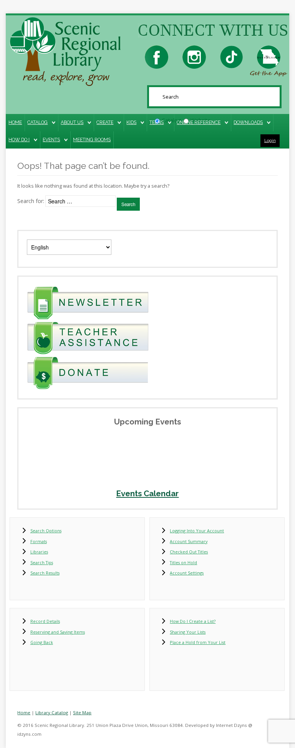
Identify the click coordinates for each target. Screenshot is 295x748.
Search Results (45, 573)
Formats (38, 541)
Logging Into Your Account (197, 530)
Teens (156, 122)
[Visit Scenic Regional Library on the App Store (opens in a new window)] (268, 56)
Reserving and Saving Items (57, 632)
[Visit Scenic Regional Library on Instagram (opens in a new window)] (194, 56)
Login (270, 140)
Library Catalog (51, 712)
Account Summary (188, 541)
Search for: (30, 201)
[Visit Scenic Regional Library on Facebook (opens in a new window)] (156, 56)
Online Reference (198, 122)
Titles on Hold (183, 562)
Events (51, 139)
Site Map (82, 712)
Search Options (45, 530)
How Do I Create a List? (192, 621)
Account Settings (187, 573)
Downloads (248, 122)
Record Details (45, 621)
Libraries (39, 552)
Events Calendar (147, 493)
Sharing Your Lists (188, 632)
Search (128, 204)
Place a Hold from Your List (197, 642)
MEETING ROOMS (92, 139)
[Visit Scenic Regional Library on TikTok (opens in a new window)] (231, 56)
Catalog (37, 122)
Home (15, 122)
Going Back (41, 642)
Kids (131, 122)
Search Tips (41, 562)
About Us (72, 122)
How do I (19, 139)
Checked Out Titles (189, 552)
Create (104, 122)
